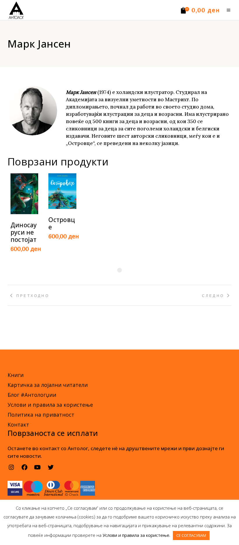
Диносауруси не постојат (23, 232)
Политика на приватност (41, 414)
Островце (61, 223)
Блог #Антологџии (32, 394)
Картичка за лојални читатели (48, 384)
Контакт (18, 424)
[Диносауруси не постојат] (24, 193)
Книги (16, 374)
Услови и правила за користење (50, 404)
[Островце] (62, 191)
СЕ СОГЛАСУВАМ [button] (191, 535)
